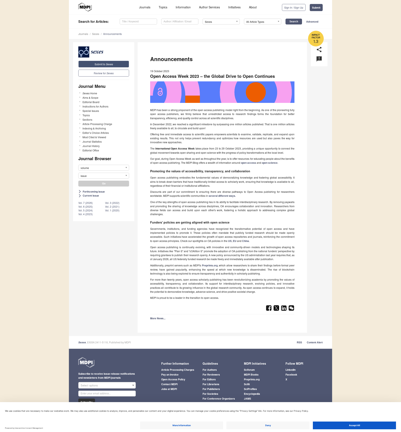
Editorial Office (90, 150)
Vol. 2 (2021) (112, 206)
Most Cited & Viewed (94, 137)
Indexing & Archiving (94, 128)
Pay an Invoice (170, 374)
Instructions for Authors (95, 106)
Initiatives (234, 7)
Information (183, 7)
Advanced (312, 21)
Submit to (104, 64)
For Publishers (211, 389)
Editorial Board (90, 102)
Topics (163, 7)
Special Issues (90, 110)
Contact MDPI (169, 384)
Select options (89, 385)
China (245, 241)
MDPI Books (251, 374)
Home (89, 93)
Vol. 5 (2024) (85, 210)
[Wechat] (291, 309)
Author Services (209, 7)
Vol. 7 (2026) (85, 202)
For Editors (209, 379)
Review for (104, 73)
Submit (316, 7)
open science (270, 163)
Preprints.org (210, 265)
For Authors (210, 370)
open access (248, 163)
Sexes (95, 34)
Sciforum (249, 370)
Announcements (112, 34)
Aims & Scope (90, 97)
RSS (299, 342)
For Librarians (211, 384)
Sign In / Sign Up (293, 7)
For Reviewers (211, 374)
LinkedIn (291, 370)
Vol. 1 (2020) (112, 210)
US (230, 241)
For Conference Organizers (219, 398)
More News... (157, 318)
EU (234, 241)
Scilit (247, 384)
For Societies (210, 394)
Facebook (291, 374)
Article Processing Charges (177, 370)
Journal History (91, 146)
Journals (144, 7)
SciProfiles (250, 389)
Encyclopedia (252, 394)
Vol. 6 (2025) (85, 206)
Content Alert (315, 342)
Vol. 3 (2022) (112, 202)
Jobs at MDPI (169, 389)
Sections (87, 119)
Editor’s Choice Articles (95, 132)
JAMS (247, 398)
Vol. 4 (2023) (85, 214)
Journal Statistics (92, 141)
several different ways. (222, 196)
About (253, 7)
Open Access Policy (173, 379)
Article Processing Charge (97, 124)
